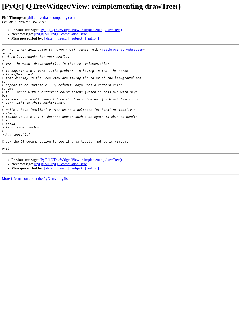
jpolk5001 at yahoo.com (122, 49)
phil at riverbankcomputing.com (51, 18)
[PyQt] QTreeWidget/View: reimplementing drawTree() (81, 30)
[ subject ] (77, 38)
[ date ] (49, 38)
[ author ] (92, 38)
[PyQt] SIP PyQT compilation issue (60, 34)
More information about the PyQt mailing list (35, 179)
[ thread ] (62, 38)
